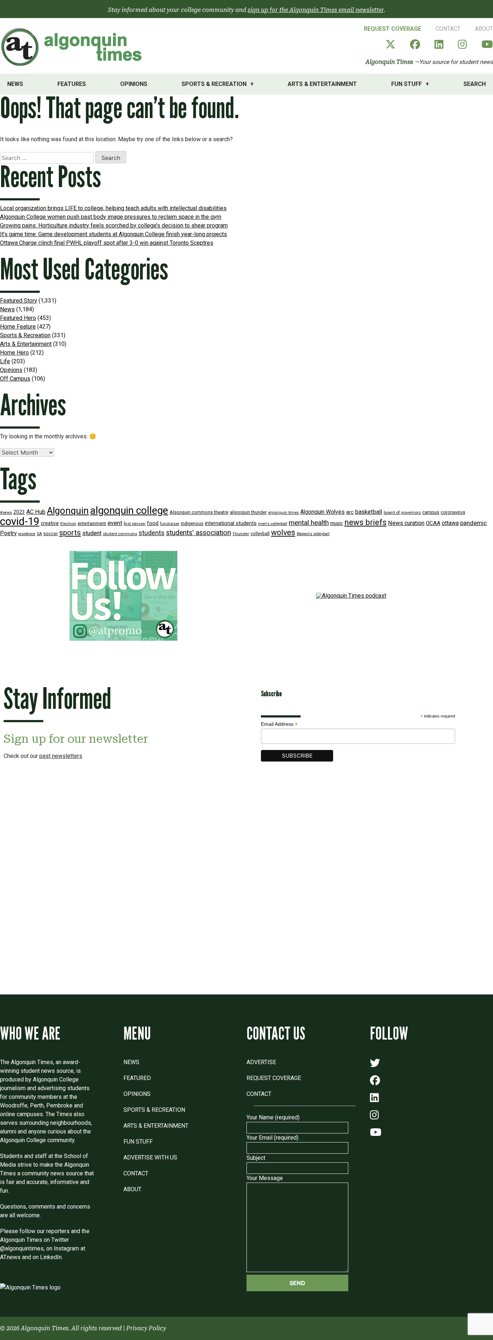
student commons (120, 534)
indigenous (192, 523)
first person (134, 523)
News (15, 84)
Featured (137, 1078)
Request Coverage (392, 28)
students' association (198, 533)
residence (26, 534)
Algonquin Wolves (322, 512)
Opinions (133, 84)
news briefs (365, 522)
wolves (283, 532)
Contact (448, 28)
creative (50, 523)
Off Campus (15, 378)
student (91, 533)
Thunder (240, 533)
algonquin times (283, 512)
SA (39, 534)
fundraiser (169, 523)
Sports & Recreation (214, 84)
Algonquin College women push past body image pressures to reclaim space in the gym (110, 216)
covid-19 (19, 521)
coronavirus (453, 512)
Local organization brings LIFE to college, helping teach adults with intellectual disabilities (113, 208)
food (152, 523)
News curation (406, 523)
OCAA (433, 523)
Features (71, 84)
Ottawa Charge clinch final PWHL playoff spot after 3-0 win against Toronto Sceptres (106, 242)
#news (6, 512)
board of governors (402, 512)
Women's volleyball (313, 534)
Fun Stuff (406, 84)
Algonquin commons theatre (199, 512)
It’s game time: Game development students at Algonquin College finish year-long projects (113, 234)
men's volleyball (272, 523)
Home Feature (18, 326)
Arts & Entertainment (322, 84)
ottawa (450, 523)
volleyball (260, 533)
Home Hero (14, 352)
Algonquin (68, 510)
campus (430, 512)
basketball (368, 511)
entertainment (92, 523)
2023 (19, 512)
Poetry (8, 533)
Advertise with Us (150, 1157)
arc (350, 512)
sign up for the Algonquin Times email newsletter (316, 9)
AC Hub (35, 511)
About (484, 28)
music (336, 523)
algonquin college (129, 510)
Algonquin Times (389, 61)
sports (70, 532)
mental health (309, 523)
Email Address (279, 724)
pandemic (473, 522)
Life (5, 361)
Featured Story (18, 300)
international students (231, 523)
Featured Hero (18, 318)
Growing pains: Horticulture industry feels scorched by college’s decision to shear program (114, 225)
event (115, 523)
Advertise (261, 1062)
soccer (50, 533)
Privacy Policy (146, 1328)
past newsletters (60, 756)
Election (68, 523)
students (152, 533)
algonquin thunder (248, 512)
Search (474, 84)
